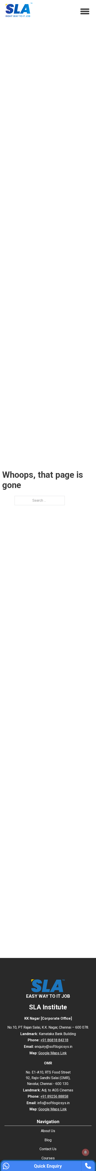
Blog (48, 1140)
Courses (48, 1158)
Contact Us (48, 1149)
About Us (48, 1131)
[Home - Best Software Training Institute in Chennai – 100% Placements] (19, 9)
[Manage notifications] (85, 1152)
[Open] (85, 11)
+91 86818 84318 (54, 1040)
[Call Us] (89, 1166)
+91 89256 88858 (54, 1096)
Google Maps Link (52, 1053)
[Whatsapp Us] (6, 1166)
